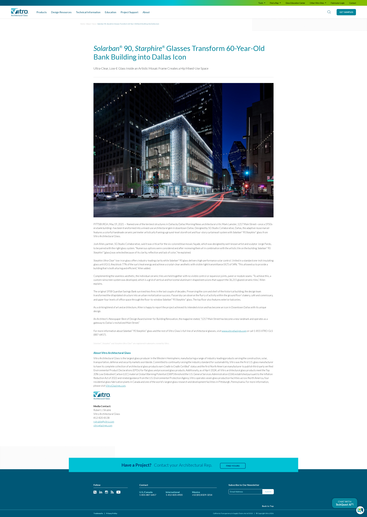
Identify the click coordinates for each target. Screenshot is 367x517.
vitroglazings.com (102, 425)
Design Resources (61, 12)
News (94, 24)
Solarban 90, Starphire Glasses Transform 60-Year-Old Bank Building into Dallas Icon (128, 24)
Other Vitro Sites (317, 3)
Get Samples (346, 12)
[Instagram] (106, 492)
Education (110, 12)
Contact (352, 3)
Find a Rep (274, 3)
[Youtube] (118, 492)
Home (82, 24)
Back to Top (268, 506)
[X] (94, 492)
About (146, 12)
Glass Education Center (295, 3)
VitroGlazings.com (116, 385)
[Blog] (112, 492)
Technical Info (88, 12)
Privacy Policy (111, 513)
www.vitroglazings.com (234, 330)
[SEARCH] (329, 12)
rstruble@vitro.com (103, 421)
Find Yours (233, 465)
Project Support (129, 12)
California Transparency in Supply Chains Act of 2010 (233, 513)
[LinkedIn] (100, 492)
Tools (260, 3)
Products (41, 12)
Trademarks (98, 513)
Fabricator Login (337, 3)
